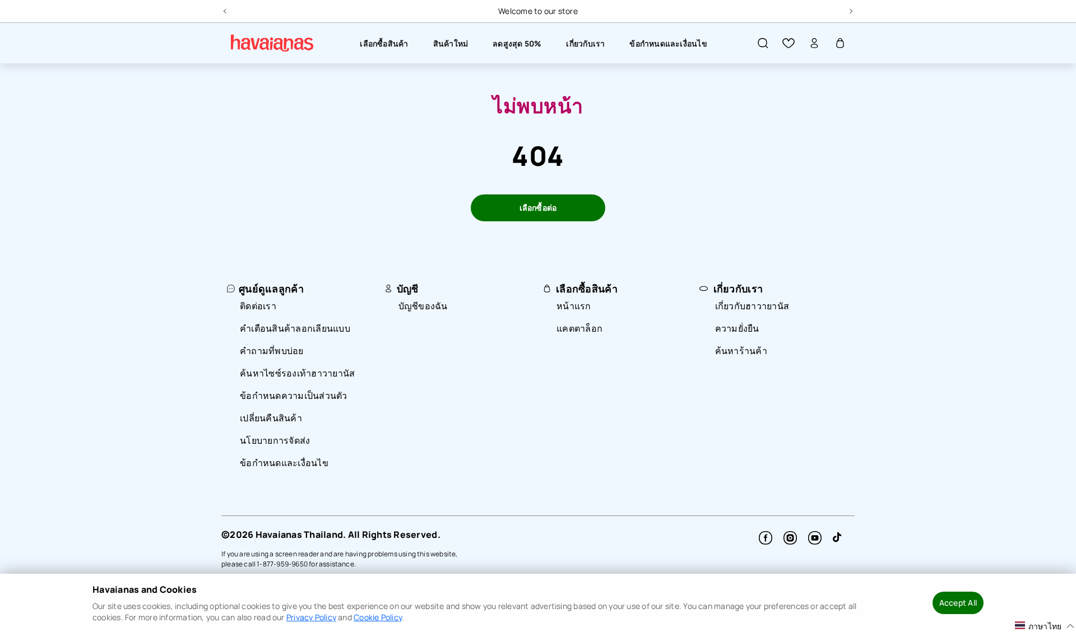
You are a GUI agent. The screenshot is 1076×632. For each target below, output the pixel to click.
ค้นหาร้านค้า (741, 351)
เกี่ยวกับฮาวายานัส (752, 306)
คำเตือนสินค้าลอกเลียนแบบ (295, 328)
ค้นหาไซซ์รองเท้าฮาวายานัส (297, 373)
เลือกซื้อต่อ (538, 207)
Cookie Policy (378, 617)
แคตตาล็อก (579, 328)
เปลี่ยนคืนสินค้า (271, 418)
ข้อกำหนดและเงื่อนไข (284, 463)
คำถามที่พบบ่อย (272, 351)
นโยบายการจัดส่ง (275, 440)
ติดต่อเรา (258, 306)
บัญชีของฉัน (423, 306)
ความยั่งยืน (737, 328)
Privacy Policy (311, 617)
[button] (763, 43)
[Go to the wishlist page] (788, 43)
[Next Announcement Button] (850, 9)
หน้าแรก (573, 306)
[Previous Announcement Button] (226, 9)
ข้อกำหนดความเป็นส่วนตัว (293, 395)
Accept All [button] (958, 602)
